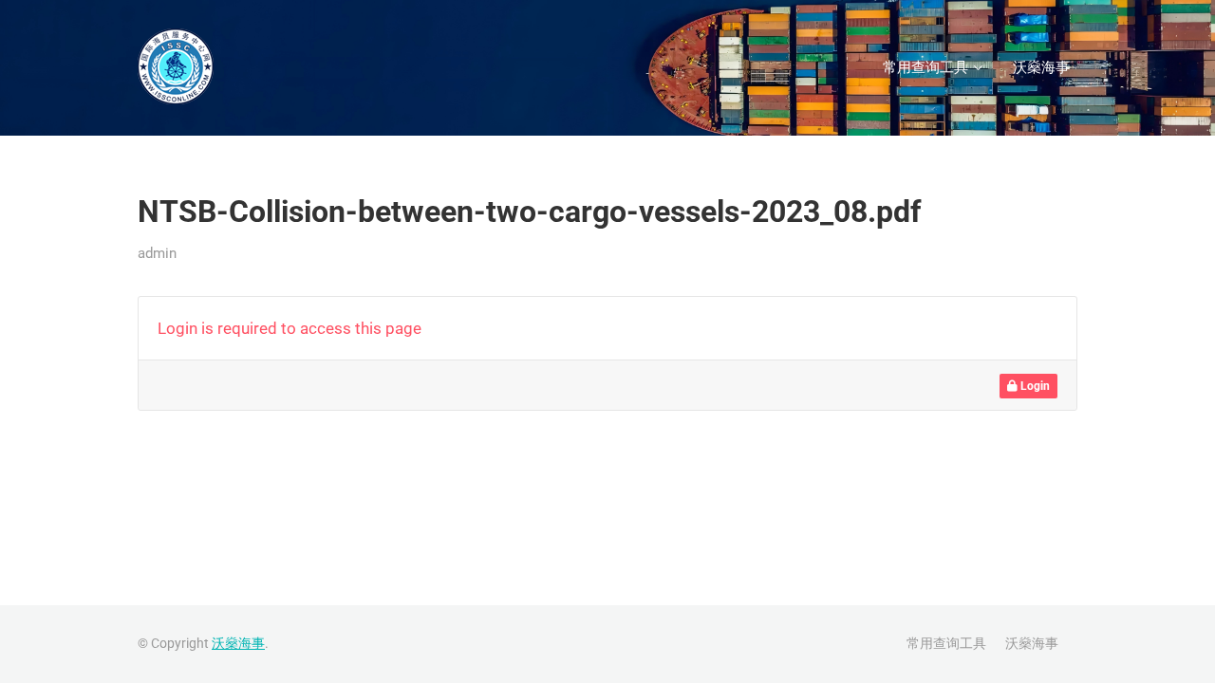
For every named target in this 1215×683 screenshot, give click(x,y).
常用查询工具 (925, 67)
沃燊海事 (1041, 67)
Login (1034, 386)
